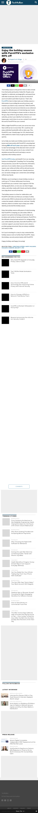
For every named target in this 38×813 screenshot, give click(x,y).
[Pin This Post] (21, 85)
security (18, 248)
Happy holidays (30, 246)
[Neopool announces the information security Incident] (5, 320)
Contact (15, 808)
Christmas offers (18, 246)
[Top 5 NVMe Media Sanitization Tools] (5, 274)
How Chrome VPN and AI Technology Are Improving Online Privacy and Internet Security (22, 284)
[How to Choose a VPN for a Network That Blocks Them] (5, 297)
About (9, 808)
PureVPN (5, 101)
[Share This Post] (13, 85)
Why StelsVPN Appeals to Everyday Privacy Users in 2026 (23, 260)
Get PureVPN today (8, 159)
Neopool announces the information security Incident (22, 318)
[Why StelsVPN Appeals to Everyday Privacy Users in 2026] (5, 262)
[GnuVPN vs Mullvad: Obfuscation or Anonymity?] (5, 308)
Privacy (22, 808)
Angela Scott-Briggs (16, 59)
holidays (5, 248)
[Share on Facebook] (9, 85)
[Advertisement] (19, 24)
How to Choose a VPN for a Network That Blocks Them (20, 295)
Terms (29, 808)
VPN (22, 248)
